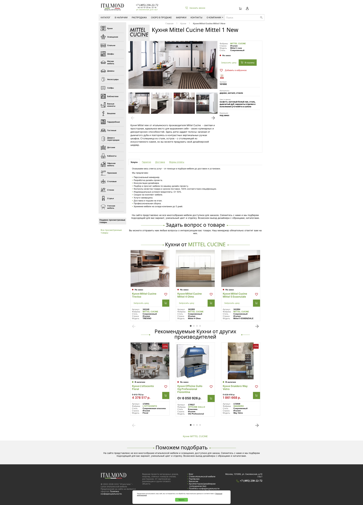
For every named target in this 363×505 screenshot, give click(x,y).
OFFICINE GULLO (196, 407)
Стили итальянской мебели (202, 476)
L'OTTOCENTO (150, 406)
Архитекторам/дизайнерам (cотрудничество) (202, 484)
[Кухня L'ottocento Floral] (150, 360)
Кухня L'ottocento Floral (143, 388)
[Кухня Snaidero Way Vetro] (240, 360)
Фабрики (181, 17)
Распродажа (139, 17)
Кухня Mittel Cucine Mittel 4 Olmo (189, 295)
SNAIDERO (238, 406)
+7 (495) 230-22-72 (147, 5)
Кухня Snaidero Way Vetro (235, 388)
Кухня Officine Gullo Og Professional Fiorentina (189, 389)
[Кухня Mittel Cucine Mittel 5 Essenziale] (240, 268)
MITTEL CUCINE (238, 43)
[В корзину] (165, 303)
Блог (191, 474)
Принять (181, 500)
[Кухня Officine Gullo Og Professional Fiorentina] (195, 360)
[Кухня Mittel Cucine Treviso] (150, 268)
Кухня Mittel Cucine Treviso (144, 295)
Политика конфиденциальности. (111, 492)
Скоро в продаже (161, 17)
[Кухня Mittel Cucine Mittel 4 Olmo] (195, 268)
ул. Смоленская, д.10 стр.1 (147, 10)
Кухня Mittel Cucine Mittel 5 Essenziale (235, 295)
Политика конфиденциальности (204, 488)
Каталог (105, 17)
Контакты (196, 17)
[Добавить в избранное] (165, 294)
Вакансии (193, 481)
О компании (214, 17)
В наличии (121, 17)
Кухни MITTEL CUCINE (195, 436)
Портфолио (194, 479)
